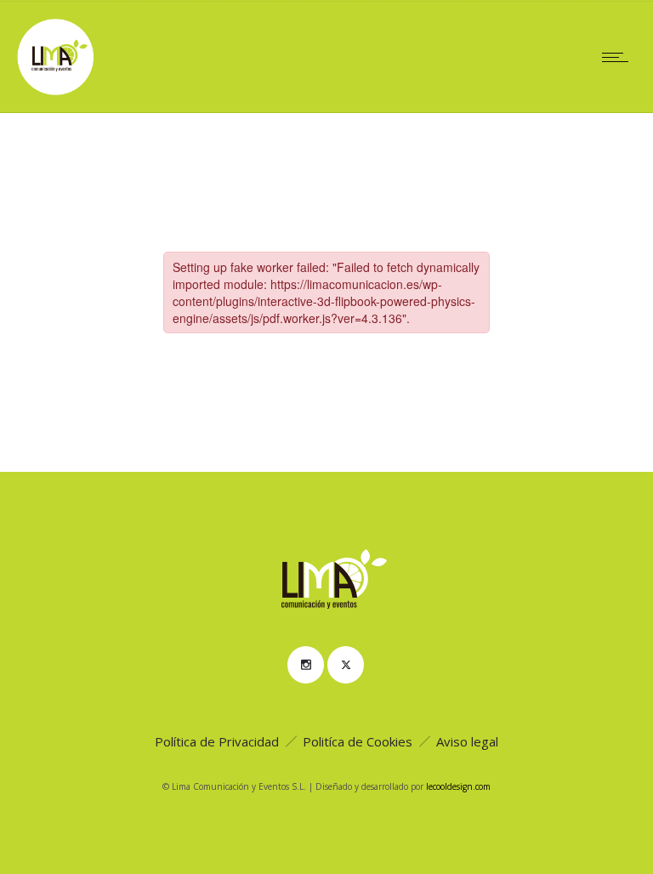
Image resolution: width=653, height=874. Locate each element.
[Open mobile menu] (619, 57)
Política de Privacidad (217, 741)
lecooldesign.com (458, 786)
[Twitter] (345, 665)
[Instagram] (305, 665)
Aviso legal (467, 741)
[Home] (55, 90)
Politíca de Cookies (357, 741)
